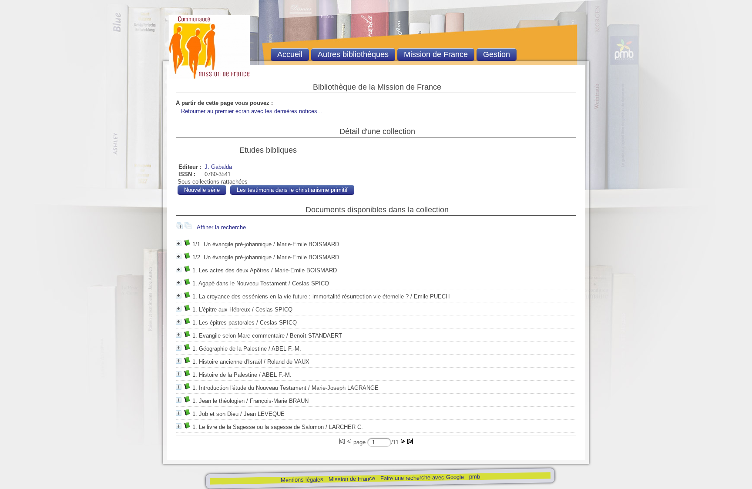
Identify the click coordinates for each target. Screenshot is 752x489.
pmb (474, 476)
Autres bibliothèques (353, 54)
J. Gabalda (218, 167)
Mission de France (351, 478)
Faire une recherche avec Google (421, 478)
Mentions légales (301, 479)
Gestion (496, 54)
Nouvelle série (202, 190)
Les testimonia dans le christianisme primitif (292, 190)
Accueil (289, 54)
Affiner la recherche (221, 227)
